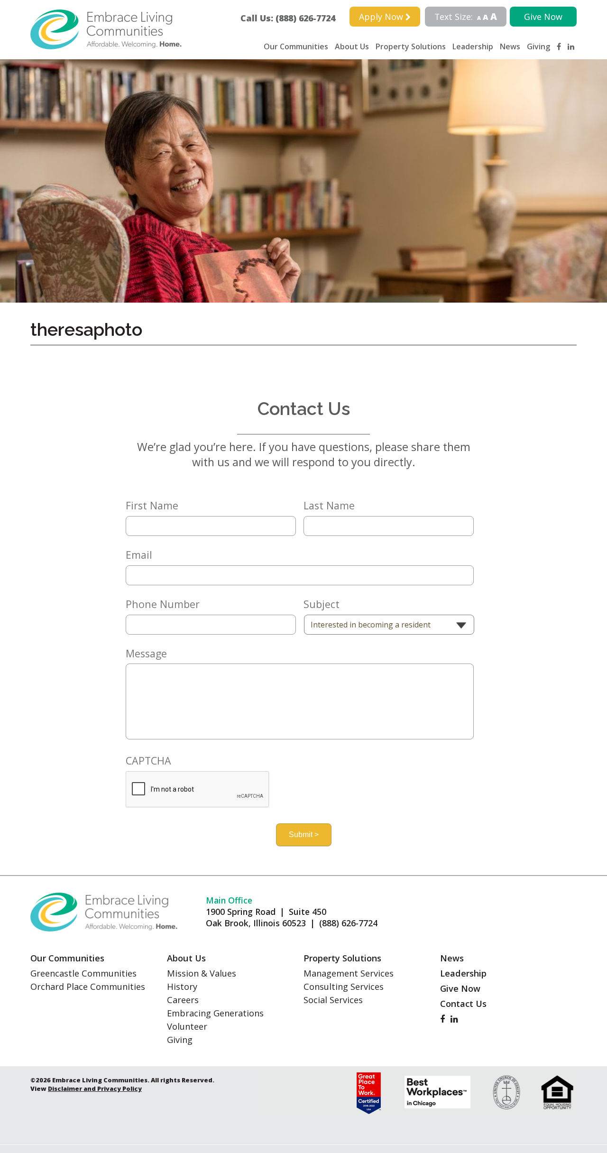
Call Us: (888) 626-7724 (292, 18)
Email (139, 555)
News (510, 46)
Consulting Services (344, 986)
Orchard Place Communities (87, 986)
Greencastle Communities (83, 973)
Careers (183, 999)
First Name (152, 505)
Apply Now (382, 16)
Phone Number (163, 604)
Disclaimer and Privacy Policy (95, 1088)
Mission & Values (201, 973)
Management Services (349, 973)
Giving (538, 46)
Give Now (543, 16)
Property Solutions (411, 46)
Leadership (472, 46)
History (182, 986)
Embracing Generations (215, 1013)
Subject (322, 604)
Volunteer (187, 1026)
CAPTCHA (148, 760)
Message (146, 653)
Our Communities (296, 46)
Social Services (333, 999)
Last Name (329, 505)
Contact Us (463, 1003)
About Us (352, 46)
